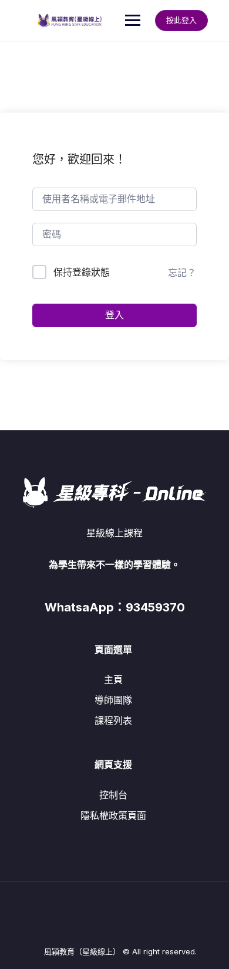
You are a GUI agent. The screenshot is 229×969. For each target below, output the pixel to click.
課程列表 (113, 720)
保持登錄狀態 (81, 272)
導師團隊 (113, 700)
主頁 (113, 679)
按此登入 (181, 20)
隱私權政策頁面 (113, 815)
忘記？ (182, 272)
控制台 (113, 795)
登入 (114, 315)
